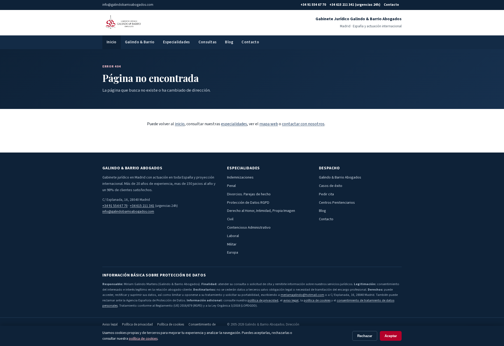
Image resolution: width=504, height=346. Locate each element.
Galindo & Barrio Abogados (340, 177)
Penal (231, 185)
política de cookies (317, 300)
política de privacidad (263, 300)
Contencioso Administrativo (249, 227)
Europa (232, 252)
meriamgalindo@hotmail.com (302, 294)
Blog (229, 42)
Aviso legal (110, 324)
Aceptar (391, 336)
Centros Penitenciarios (337, 202)
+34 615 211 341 (142, 205)
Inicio (112, 42)
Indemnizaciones (240, 177)
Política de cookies (170, 324)
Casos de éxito (330, 185)
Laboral (233, 236)
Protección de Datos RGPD (248, 202)
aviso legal (290, 300)
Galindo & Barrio (140, 42)
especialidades (234, 124)
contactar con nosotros (303, 124)
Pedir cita (326, 194)
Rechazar (364, 336)
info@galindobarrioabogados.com (128, 211)
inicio (180, 124)
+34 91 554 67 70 (313, 4)
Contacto (391, 4)
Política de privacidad (137, 324)
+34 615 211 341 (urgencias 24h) (354, 4)
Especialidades (176, 42)
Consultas (207, 42)
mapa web (268, 124)
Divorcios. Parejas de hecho (249, 194)
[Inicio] (122, 22)
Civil (230, 219)
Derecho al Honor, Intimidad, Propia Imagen (261, 210)
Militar (232, 244)
